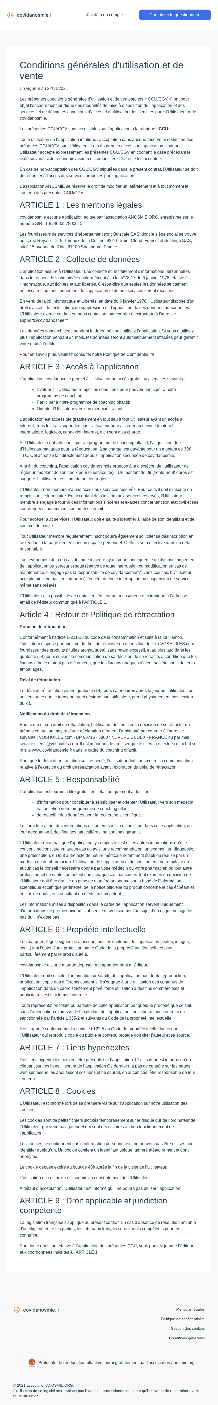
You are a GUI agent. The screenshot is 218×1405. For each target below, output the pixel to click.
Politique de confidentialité (183, 1319)
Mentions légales (190, 1309)
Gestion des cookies (188, 1328)
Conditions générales (187, 1338)
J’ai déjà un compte (104, 14)
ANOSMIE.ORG (59, 1385)
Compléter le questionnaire (174, 14)
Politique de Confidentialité (128, 354)
